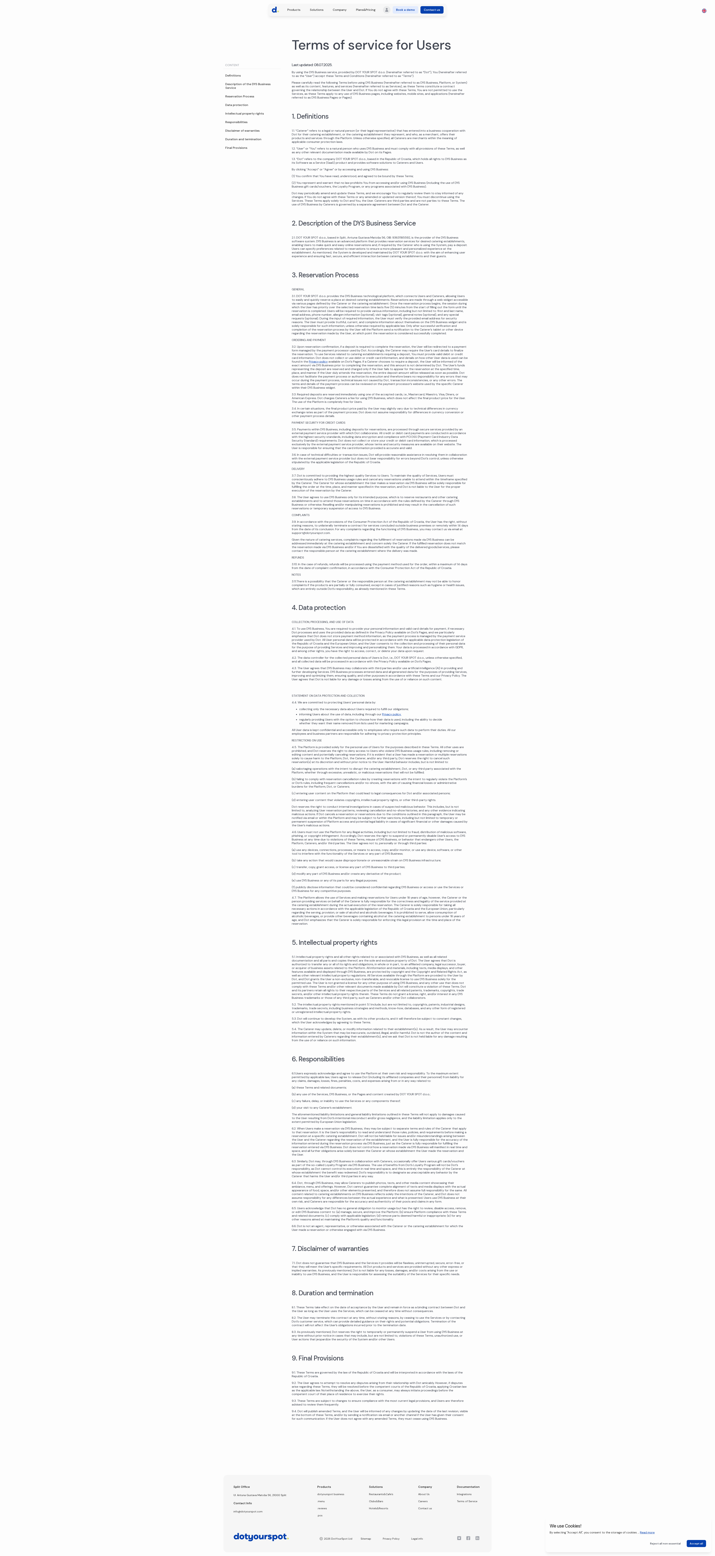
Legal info (417, 1538)
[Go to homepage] (275, 10)
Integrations (464, 1494)
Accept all (696, 1543)
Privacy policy (318, 362)
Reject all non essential (665, 1543)
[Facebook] (468, 1538)
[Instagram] (459, 1538)
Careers (423, 1501)
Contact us (432, 10)
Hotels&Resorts (378, 1508)
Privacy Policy (391, 1538)
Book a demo (405, 10)
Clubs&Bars (376, 1501)
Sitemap (366, 1538)
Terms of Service (467, 1501)
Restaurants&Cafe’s (381, 1494)
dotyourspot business (330, 1494)
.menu (321, 1501)
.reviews (322, 1508)
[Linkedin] (477, 1538)
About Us (424, 1494)
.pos (319, 1515)
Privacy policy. (391, 714)
